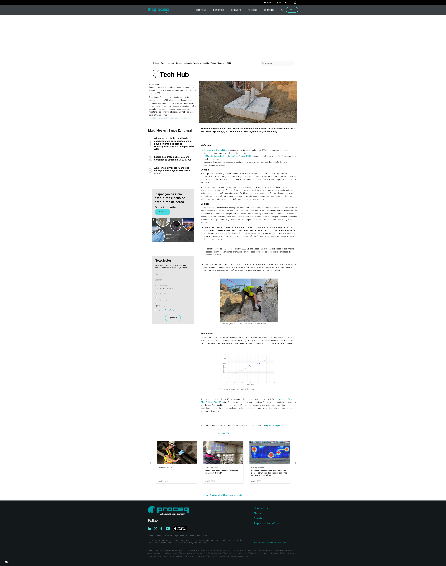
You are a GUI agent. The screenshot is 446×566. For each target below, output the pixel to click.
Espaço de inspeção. (274, 425)
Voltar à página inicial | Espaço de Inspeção (223, 495)
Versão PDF (224, 433)
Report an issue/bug (267, 523)
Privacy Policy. (169, 310)
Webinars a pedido (201, 63)
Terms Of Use (259, 543)
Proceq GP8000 (246, 156)
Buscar (287, 2)
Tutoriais (221, 63)
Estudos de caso (167, 63)
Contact (292, 10)
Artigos (156, 63)
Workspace (271, 2)
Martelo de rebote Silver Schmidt (221, 156)
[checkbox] (172, 299)
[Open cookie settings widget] (6, 562)
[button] (295, 3)
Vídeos (213, 63)
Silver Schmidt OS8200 (211, 402)
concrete (174, 118)
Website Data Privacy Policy (277, 543)
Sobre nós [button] (269, 10)
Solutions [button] (201, 10)
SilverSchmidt (163, 118)
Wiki (229, 63)
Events (258, 518)
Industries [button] (218, 10)
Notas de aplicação (184, 63)
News (257, 513)
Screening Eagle (285, 399)
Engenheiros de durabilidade (217, 150)
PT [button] (280, 2)
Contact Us (261, 508)
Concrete (184, 118)
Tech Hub (252, 10)
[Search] (279, 10)
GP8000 (153, 118)
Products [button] (236, 10)
